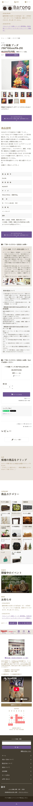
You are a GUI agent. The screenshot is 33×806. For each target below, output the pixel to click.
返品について (27, 398)
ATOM (23, 789)
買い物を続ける (26, 426)
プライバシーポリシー (23, 792)
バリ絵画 (8, 38)
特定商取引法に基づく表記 (24, 400)
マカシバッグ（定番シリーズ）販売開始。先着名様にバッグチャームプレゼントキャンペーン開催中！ (17, 28)
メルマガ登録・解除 (13, 789)
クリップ (17, 375)
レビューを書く (17, 439)
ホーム (2, 38)
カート (28, 2)
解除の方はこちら (26, 751)
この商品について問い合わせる (23, 424)
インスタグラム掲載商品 (12, 55)
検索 (17, 2)
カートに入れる (17, 394)
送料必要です (13, 623)
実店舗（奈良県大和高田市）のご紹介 (17, 658)
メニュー (6, 2)
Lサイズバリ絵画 (16, 38)
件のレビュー (7, 414)
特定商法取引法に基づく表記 (11, 792)
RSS (19, 789)
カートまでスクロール (17, 117)
